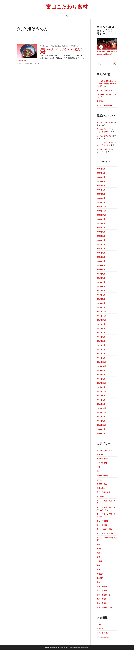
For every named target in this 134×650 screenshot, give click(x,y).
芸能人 (99, 569)
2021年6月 (101, 253)
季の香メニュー (45, 46)
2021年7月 (101, 248)
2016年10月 (101, 366)
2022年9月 (101, 219)
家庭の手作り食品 (103, 492)
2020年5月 (101, 269)
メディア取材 (102, 463)
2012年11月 (101, 425)
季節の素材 (53, 46)
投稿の (101, 628)
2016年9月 (101, 370)
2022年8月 (101, 223)
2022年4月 (101, 240)
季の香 (99, 479)
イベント (100, 454)
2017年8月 (101, 328)
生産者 (99, 561)
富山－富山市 (102, 525)
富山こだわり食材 (67, 6)
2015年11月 (101, 383)
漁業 (98, 557)
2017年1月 (101, 358)
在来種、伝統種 (103, 475)
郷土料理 (60, 46)
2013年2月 (101, 421)
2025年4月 (101, 173)
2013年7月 (101, 416)
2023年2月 (101, 198)
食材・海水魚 (102, 586)
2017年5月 (101, 341)
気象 (98, 553)
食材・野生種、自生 (104, 607)
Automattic (84, 648)
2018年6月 (101, 286)
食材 (65, 46)
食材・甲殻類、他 (72, 46)
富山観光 (100, 496)
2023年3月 (101, 194)
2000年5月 (101, 433)
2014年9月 (101, 395)
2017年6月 (101, 337)
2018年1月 (101, 307)
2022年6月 (101, 232)
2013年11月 (101, 412)
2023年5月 (101, 185)
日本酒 (99, 548)
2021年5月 (101, 257)
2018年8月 (101, 278)
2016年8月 (101, 374)
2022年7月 (101, 227)
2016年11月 (101, 362)
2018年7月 (101, 282)
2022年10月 (101, 215)
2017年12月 (101, 311)
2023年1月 (101, 202)
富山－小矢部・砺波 (104, 529)
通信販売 (100, 101)
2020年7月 (101, 261)
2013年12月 (101, 408)
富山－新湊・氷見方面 (105, 533)
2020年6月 (101, 265)
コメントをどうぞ (33, 63)
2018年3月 (101, 299)
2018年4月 (101, 295)
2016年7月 (101, 379)
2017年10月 (101, 320)
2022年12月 (101, 206)
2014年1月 (101, 404)
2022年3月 (101, 244)
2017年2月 (101, 353)
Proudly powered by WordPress (56, 648)
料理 (98, 544)
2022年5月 (101, 236)
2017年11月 (101, 316)
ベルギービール (103, 458)
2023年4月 (101, 190)
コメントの (103, 633)
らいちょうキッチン (104, 90)
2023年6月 (101, 181)
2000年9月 (101, 429)
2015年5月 (101, 387)
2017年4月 (101, 345)
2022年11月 (101, 211)
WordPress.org (103, 637)
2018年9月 (101, 274)
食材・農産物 (102, 603)
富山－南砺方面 (103, 521)
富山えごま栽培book (105, 105)
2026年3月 (101, 169)
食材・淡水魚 (102, 590)
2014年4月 (101, 400)
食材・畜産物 (102, 599)
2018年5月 (101, 290)
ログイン (100, 624)
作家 (98, 467)
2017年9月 (101, 324)
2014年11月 (101, 391)
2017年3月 (101, 349)
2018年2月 (101, 303)
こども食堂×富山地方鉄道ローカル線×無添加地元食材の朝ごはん (106, 83)
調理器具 (100, 574)
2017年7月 (101, 332)
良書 (98, 565)
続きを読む (23, 60)
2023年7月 (101, 177)
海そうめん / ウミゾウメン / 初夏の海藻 (61, 50)
